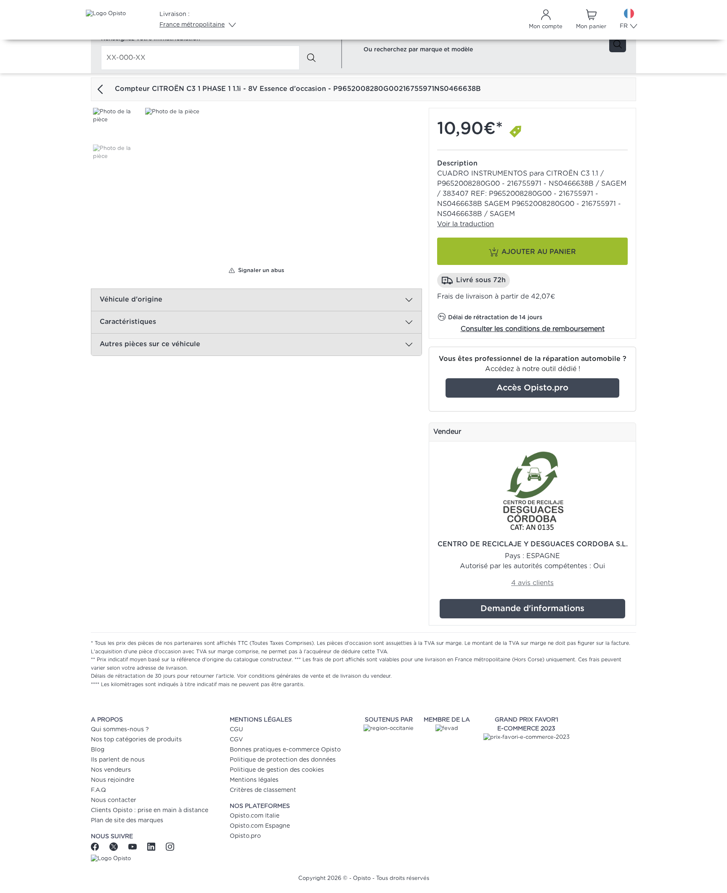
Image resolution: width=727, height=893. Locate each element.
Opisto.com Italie (254, 816)
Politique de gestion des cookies (277, 770)
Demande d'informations (532, 608)
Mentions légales (254, 780)
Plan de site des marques (127, 820)
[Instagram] (170, 846)
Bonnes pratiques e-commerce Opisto (285, 750)
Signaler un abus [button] (259, 270)
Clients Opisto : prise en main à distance (149, 810)
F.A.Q (98, 790)
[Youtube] (133, 846)
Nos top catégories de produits (136, 740)
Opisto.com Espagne (260, 826)
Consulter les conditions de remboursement (533, 329)
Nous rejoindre (112, 780)
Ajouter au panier (538, 252)
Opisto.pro (245, 836)
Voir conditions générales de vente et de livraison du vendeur (313, 676)
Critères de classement (263, 790)
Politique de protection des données (283, 760)
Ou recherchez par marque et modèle (418, 50)
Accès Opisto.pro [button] (532, 388)
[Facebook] (98, 846)
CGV (236, 740)
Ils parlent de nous (118, 760)
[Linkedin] (152, 846)
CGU (236, 730)
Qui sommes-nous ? (120, 730)
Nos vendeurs (111, 770)
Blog (97, 750)
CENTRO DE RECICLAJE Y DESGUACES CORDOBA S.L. (533, 544)
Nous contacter (113, 800)
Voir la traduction (465, 224)
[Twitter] (114, 846)
